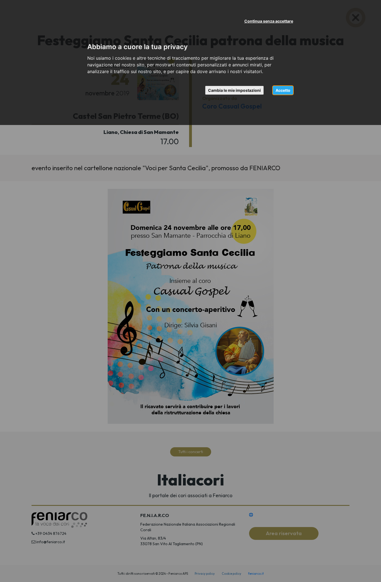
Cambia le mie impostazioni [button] (234, 90)
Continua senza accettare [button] (268, 21)
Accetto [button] (283, 90)
